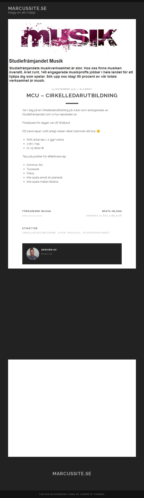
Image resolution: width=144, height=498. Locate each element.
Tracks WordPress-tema (57, 494)
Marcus (46, 254)
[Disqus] (72, 312)
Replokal (74, 232)
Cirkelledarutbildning (39, 232)
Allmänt (86, 89)
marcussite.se (27, 8)
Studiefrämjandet (96, 232)
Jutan (62, 232)
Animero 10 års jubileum (104, 215)
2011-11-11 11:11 (32, 215)
